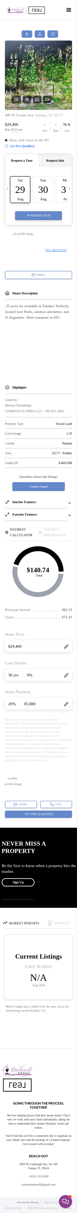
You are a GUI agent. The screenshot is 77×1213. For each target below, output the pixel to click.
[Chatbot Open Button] (65, 1201)
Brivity (35, 1202)
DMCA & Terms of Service (42, 1208)
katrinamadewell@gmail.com (39, 1184)
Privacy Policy (14, 1208)
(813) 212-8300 (39, 1176)
